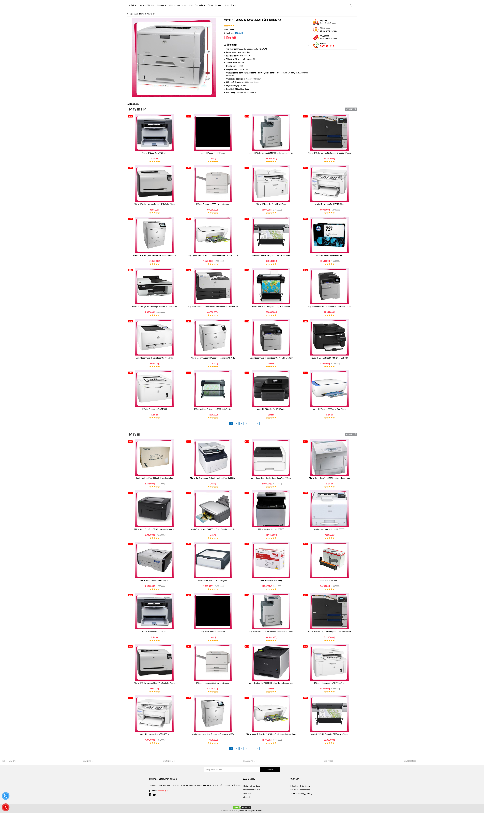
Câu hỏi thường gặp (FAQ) (302, 794)
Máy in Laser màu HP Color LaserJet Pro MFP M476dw (329, 307)
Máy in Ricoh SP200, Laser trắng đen (154, 581)
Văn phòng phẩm (196, 5)
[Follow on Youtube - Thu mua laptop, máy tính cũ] (154, 794)
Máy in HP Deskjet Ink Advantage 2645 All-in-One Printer (154, 307)
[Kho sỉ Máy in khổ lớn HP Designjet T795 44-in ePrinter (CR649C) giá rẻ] (271, 235)
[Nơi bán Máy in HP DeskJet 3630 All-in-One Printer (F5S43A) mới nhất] (329, 388)
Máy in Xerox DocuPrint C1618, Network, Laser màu (329, 478)
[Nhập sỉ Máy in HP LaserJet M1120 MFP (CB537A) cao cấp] (155, 132)
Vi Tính (131, 5)
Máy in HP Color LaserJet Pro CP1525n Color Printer (154, 204)
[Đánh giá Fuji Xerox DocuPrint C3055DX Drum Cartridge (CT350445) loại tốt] (155, 457)
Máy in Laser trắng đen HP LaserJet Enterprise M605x (154, 255)
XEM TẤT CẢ (351, 109)
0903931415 (327, 46)
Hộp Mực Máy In (146, 5)
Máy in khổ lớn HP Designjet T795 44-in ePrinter (271, 255)
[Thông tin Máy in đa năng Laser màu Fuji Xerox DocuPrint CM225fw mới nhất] (213, 457)
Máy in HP (239, 33)
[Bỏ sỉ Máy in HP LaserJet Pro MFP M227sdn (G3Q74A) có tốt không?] (271, 183)
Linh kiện (160, 5)
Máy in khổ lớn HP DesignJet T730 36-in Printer (212, 409)
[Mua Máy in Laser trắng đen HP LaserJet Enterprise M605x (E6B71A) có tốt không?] (155, 235)
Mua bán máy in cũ (177, 5)
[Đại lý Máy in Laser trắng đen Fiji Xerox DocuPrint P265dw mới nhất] (271, 457)
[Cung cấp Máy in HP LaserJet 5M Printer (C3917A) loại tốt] (213, 132)
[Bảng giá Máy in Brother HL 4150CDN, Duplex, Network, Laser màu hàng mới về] (271, 662)
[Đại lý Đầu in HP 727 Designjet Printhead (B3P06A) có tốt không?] (329, 235)
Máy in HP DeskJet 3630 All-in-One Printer (329, 409)
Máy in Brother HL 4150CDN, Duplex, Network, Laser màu (271, 683)
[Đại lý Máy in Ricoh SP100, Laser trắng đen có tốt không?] (213, 560)
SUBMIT (270, 770)
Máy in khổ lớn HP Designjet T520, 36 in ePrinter (271, 307)
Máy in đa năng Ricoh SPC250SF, (271, 529)
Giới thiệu (247, 794)
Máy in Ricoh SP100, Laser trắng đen (212, 581)
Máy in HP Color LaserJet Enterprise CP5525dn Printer (329, 153)
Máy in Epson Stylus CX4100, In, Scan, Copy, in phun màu (213, 529)
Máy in (134, 434)
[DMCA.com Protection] (242, 807)
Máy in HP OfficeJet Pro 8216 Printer (271, 409)
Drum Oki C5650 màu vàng (271, 581)
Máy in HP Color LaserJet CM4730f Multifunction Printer (271, 153)
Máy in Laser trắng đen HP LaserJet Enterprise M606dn (213, 358)
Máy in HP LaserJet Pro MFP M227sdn (271, 204)
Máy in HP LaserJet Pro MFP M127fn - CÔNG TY (329, 358)
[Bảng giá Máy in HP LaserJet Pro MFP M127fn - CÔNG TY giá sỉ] (329, 337)
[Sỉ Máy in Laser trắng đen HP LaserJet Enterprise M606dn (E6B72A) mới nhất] (213, 337)
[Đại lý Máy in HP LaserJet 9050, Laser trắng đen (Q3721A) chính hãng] (213, 183)
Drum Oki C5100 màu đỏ (329, 581)
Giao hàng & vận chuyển (301, 786)
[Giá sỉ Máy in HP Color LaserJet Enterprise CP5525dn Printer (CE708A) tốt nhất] (329, 132)
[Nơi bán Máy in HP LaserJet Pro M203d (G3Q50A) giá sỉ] (155, 388)
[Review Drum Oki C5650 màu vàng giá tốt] (271, 560)
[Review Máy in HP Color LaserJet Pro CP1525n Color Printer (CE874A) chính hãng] (155, 183)
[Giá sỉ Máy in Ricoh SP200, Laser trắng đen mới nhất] (155, 560)
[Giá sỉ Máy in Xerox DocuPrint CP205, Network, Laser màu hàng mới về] (155, 508)
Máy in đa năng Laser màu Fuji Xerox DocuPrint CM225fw (212, 478)
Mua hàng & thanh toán (301, 790)
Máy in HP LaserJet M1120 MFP (154, 153)
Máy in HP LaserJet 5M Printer (213, 153)
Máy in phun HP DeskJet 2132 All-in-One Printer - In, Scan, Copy (213, 255)
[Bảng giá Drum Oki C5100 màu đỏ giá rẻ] (329, 560)
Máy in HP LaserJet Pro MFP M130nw (329, 204)
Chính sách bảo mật (252, 790)
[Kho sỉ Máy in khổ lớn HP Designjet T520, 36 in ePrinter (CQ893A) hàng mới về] (271, 286)
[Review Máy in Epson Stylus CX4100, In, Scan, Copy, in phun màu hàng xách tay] (213, 508)
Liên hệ (247, 797)
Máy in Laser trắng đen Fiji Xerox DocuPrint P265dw (271, 478)
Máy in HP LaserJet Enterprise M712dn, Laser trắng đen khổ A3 (213, 307)
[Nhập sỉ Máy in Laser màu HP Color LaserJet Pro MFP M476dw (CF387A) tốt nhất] (329, 286)
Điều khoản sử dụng (252, 786)
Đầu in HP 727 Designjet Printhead (329, 255)
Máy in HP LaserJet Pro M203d (154, 409)
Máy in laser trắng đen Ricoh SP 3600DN (329, 529)
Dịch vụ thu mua (214, 5)
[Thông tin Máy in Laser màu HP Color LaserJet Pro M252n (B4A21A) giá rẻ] (155, 337)
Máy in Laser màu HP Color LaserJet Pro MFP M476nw (271, 358)
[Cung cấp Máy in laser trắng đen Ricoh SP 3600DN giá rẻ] (329, 508)
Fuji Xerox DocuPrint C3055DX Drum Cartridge (154, 478)
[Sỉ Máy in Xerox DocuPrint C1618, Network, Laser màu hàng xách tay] (329, 457)
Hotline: (159, 791)
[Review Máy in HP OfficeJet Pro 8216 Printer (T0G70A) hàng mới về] (271, 388)
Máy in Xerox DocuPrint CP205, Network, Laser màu (154, 529)
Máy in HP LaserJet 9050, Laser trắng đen (212, 204)
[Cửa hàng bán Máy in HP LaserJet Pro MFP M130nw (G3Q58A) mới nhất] (329, 183)
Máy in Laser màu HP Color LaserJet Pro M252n (154, 358)
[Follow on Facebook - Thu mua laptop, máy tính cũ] (150, 794)
